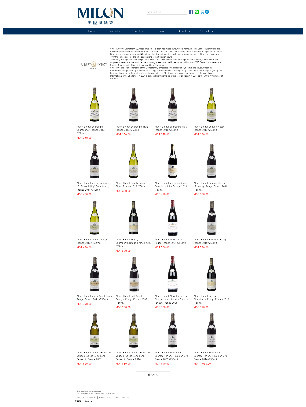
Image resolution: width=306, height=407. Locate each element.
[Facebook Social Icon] (191, 12)
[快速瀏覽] (95, 105)
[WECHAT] (197, 12)
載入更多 (153, 375)
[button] (205, 12)
